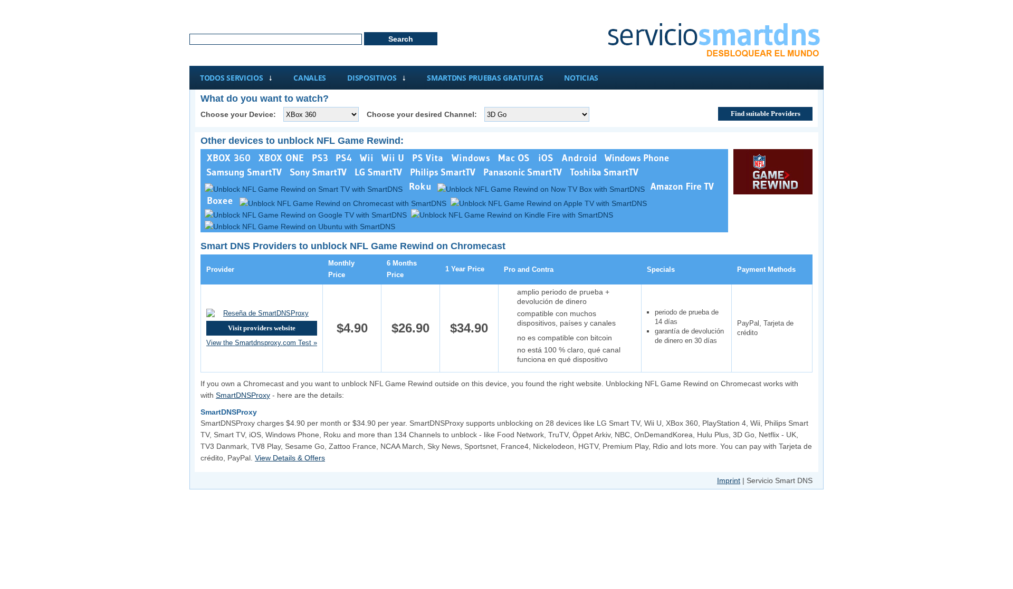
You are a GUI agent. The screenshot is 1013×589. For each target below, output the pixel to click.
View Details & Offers (290, 458)
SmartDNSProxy (243, 395)
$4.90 (352, 328)
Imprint (728, 480)
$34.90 (469, 328)
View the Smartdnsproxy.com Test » (261, 343)
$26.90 (410, 328)
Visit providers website (261, 328)
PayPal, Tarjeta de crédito (765, 328)
